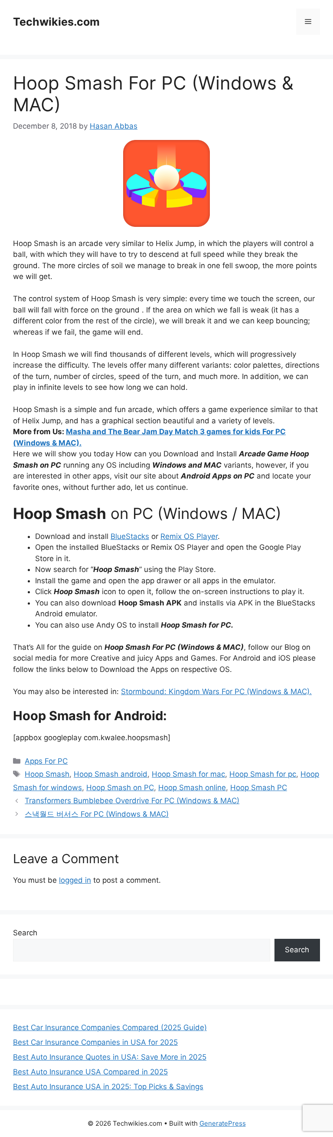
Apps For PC (46, 761)
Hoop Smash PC (258, 787)
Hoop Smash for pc (262, 774)
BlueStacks (130, 536)
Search (25, 932)
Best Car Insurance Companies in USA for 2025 (95, 1042)
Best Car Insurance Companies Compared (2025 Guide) (110, 1027)
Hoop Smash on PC (120, 787)
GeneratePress (222, 1123)
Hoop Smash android (110, 774)
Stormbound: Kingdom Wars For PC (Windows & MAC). (216, 691)
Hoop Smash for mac (188, 774)
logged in (75, 880)
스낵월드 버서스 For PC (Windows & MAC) (97, 814)
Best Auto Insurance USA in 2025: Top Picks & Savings (108, 1086)
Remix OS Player (189, 536)
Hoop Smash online (192, 787)
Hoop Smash (47, 774)
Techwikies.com (56, 21)
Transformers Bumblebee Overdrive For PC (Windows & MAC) (132, 800)
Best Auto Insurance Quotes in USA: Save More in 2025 (109, 1057)
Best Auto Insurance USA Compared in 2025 (90, 1071)
